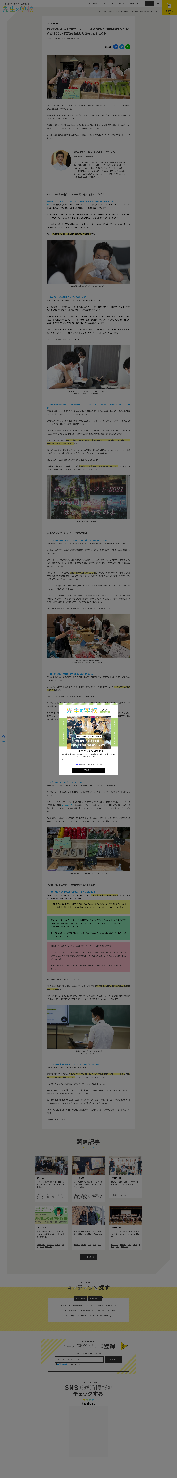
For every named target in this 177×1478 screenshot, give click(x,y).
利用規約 (77, 765)
